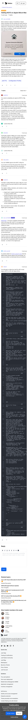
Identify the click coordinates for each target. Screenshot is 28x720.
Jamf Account (4, 669)
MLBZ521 (5, 95)
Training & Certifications (7, 655)
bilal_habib (6, 159)
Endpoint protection (6, 696)
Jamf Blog (3, 660)
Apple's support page (16, 253)
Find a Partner (4, 667)
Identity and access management (9, 693)
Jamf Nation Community (7, 657)
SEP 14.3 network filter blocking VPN (10, 596)
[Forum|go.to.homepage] (8, 3)
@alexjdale (3, 220)
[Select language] (17, 3)
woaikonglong (8, 625)
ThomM (7, 621)
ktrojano (7, 617)
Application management (7, 684)
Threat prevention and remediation (9, 698)
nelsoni (5, 266)
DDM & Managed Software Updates (10, 585)
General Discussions (7, 7)
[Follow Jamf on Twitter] (1, 645)
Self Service (4, 691)
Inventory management (6, 686)
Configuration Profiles (15, 80)
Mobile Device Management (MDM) (9, 681)
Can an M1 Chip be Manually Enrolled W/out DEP (13, 579)
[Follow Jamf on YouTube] (7, 645)
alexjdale (5, 132)
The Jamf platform (5, 677)
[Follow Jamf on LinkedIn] (4, 646)
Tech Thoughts (5, 587)
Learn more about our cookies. (17, 710)
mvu (6, 630)
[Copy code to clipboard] (25, 274)
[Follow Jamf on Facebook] (13, 646)
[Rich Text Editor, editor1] (14, 559)
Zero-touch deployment (7, 679)
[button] (3, 3)
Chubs (7, 612)
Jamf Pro (4, 80)
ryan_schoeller (6, 19)
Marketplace (4, 662)
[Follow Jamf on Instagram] (10, 646)
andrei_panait (6, 251)
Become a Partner (5, 665)
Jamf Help (3, 653)
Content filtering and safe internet (9, 700)
